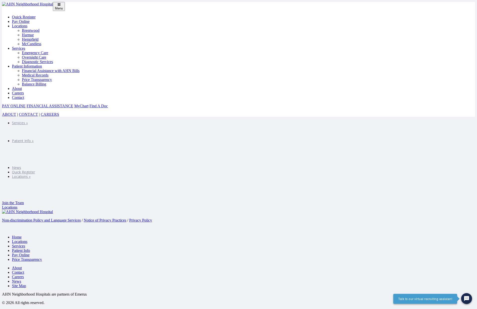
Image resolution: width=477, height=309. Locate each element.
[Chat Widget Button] (466, 298)
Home (17, 237)
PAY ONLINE (14, 106)
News (16, 167)
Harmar (28, 35)
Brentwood (31, 30)
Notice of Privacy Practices (105, 220)
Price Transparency (37, 79)
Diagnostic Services (37, 62)
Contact (18, 97)
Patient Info (23, 140)
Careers (18, 93)
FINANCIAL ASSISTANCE (50, 106)
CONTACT (28, 114)
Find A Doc (98, 106)
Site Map (19, 286)
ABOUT (9, 114)
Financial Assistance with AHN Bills (51, 71)
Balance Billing (34, 84)
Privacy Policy (140, 220)
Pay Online (21, 21)
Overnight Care (34, 57)
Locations (19, 26)
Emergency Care (35, 53)
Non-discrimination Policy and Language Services (41, 220)
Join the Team (13, 203)
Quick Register (24, 17)
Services (18, 48)
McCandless (31, 44)
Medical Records (35, 75)
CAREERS (50, 114)
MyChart (81, 106)
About (17, 88)
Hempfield (30, 39)
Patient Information (27, 66)
